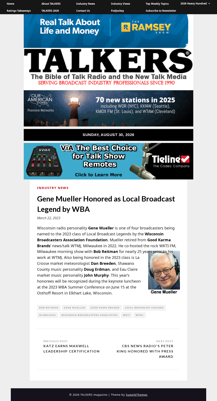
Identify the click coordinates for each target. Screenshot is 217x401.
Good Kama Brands (105, 307)
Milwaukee (47, 315)
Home (10, 4)
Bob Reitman (48, 307)
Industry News (85, 4)
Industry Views (120, 4)
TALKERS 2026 (50, 10)
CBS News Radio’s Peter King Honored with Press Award (145, 351)
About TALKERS (51, 4)
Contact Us (83, 10)
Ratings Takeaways (19, 10)
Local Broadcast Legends (144, 307)
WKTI (126, 315)
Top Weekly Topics (157, 4)
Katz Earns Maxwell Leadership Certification (71, 348)
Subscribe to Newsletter (161, 10)
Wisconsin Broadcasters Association (89, 315)
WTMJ (140, 315)
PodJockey (117, 10)
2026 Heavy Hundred (194, 3)
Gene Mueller (74, 307)
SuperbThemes (136, 395)
